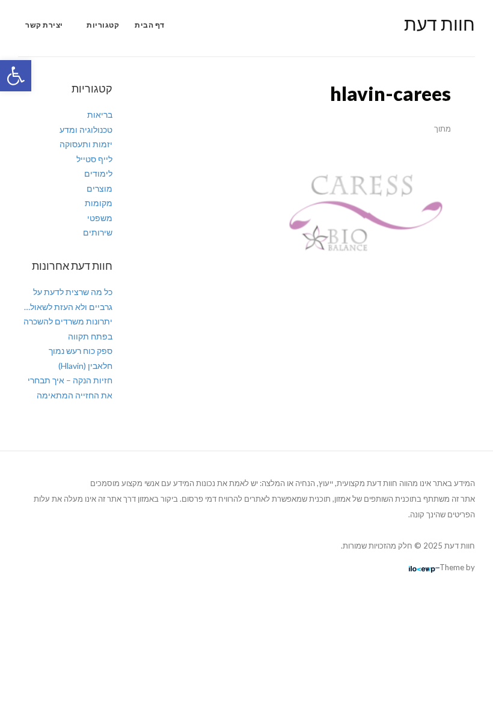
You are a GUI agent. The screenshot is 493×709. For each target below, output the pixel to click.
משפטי (99, 218)
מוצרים (99, 188)
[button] (15, 75)
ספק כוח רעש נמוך (80, 350)
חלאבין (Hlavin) (85, 366)
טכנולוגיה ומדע (86, 129)
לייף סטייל (94, 159)
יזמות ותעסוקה (86, 144)
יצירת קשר (44, 24)
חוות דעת (439, 23)
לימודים (98, 173)
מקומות (98, 203)
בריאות (99, 114)
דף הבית (150, 24)
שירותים (97, 232)
